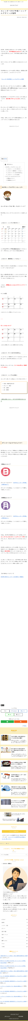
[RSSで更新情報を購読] (20, 721)
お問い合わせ (7, 1016)
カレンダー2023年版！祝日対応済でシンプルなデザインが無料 (13, 976)
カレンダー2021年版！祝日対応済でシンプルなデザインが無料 (13, 1001)
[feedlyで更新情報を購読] (7, 721)
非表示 (5, 158)
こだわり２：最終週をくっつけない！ (15, 170)
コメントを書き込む (14, 831)
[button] (18, 714)
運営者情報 (20, 1016)
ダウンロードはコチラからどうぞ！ (13, 176)
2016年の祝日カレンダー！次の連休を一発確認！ (12, 576)
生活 (3, 705)
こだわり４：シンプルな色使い (13, 174)
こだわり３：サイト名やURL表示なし (15, 172)
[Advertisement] (14, 33)
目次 (8, 164)
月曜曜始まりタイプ (11, 180)
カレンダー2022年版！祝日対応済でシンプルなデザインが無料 (13, 981)
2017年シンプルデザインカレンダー (13, 167)
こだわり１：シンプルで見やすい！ (14, 168)
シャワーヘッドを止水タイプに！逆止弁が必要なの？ (11, 986)
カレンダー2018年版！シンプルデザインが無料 (13, 79)
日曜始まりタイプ (10, 178)
